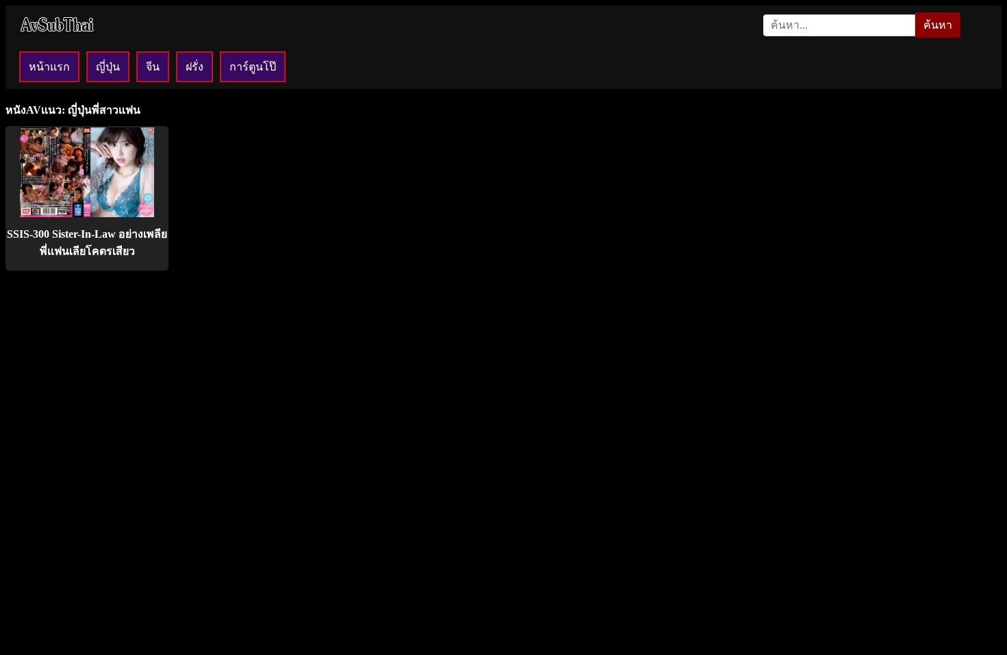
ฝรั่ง (194, 67)
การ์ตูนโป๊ (252, 67)
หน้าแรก (49, 67)
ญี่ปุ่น (108, 67)
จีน (153, 67)
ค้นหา (937, 25)
